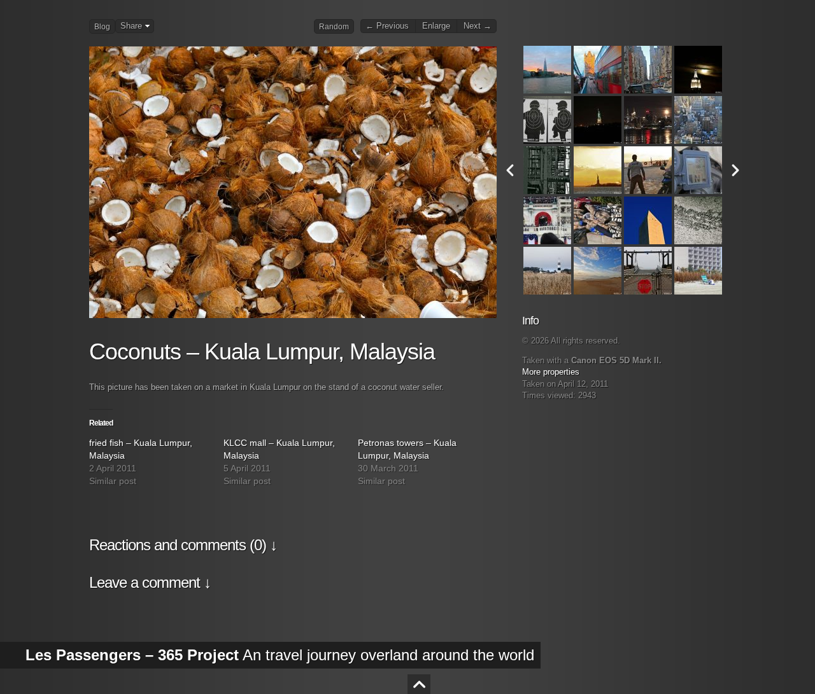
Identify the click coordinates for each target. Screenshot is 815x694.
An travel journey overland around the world (279, 654)
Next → (478, 26)
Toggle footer (419, 684)
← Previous (387, 26)
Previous (510, 170)
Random (334, 26)
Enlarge (436, 26)
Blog (102, 26)
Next (735, 170)
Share (131, 26)
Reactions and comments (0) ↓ (183, 544)
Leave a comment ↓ (150, 582)
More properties (550, 372)
